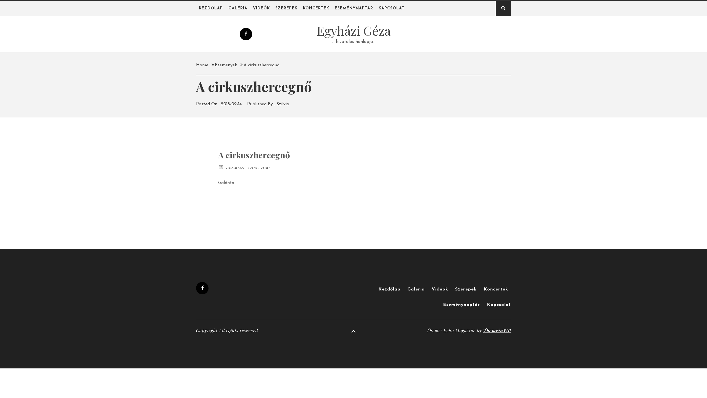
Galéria (237, 8)
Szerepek (286, 8)
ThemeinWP (497, 330)
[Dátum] (221, 166)
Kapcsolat (392, 8)
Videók (261, 8)
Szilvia (282, 104)
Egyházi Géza (353, 30)
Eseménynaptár (354, 8)
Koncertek (316, 8)
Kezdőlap (211, 8)
